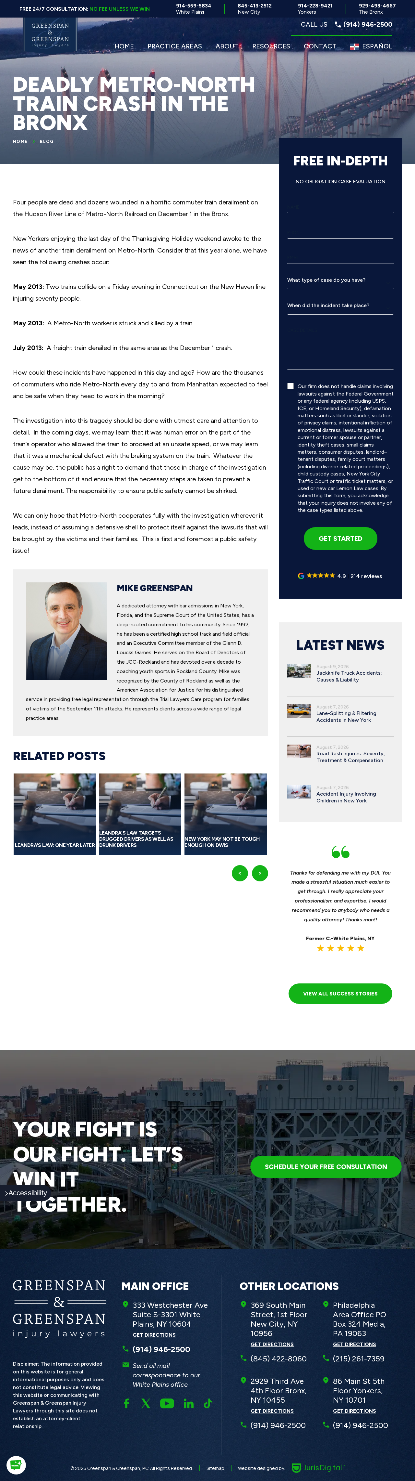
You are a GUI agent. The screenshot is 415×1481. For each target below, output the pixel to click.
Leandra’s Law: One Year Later (55, 845)
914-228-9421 (315, 9)
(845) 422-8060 (279, 1358)
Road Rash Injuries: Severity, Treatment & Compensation (350, 756)
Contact (320, 46)
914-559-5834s (193, 9)
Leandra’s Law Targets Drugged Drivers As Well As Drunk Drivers (136, 839)
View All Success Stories (340, 994)
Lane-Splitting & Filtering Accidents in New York (346, 716)
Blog (47, 141)
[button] (340, 576)
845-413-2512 (255, 9)
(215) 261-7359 (359, 1358)
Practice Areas (175, 46)
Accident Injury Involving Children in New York (346, 797)
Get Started (340, 538)
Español (377, 46)
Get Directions (154, 1335)
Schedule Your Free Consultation (326, 1167)
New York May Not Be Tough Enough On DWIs (221, 842)
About (227, 46)
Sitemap (215, 1468)
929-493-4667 (377, 9)
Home (124, 46)
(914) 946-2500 (278, 1425)
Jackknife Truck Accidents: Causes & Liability (349, 676)
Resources (271, 46)
